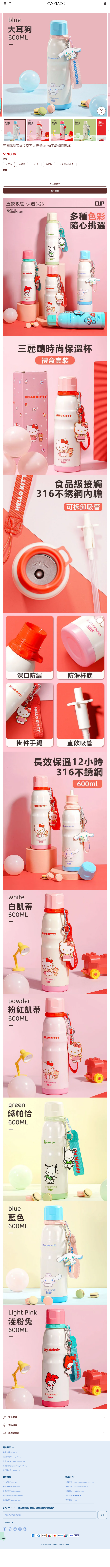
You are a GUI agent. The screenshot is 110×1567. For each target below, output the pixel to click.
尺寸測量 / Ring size (10, 1482)
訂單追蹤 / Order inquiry (12, 1491)
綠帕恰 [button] (49, 164)
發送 (102, 1515)
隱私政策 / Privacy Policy (12, 1457)
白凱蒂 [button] (22, 164)
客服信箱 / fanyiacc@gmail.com (76, 1487)
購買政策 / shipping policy (12, 1500)
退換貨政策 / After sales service (14, 1461)
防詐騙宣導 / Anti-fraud (11, 1470)
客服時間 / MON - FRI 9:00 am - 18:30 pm (79, 1482)
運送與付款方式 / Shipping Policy (15, 1466)
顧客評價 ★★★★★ (73, 1496)
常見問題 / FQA (71, 1500)
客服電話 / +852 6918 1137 (74, 1491)
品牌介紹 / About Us (10, 1452)
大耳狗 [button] (9, 164)
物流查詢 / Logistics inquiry (13, 1496)
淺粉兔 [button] (36, 164)
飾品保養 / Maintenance (11, 1487)
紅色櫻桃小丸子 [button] (67, 164)
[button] (5, 3)
